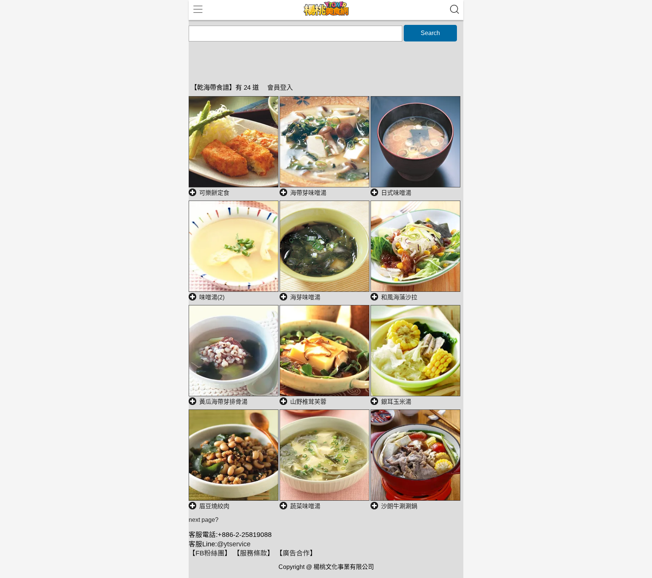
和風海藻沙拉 (399, 297)
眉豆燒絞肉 (214, 506)
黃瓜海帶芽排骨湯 (223, 402)
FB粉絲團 (210, 553)
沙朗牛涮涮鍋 (399, 506)
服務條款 (253, 553)
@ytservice (234, 544)
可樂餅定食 (214, 193)
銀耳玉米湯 (396, 402)
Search (430, 33)
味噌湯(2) (212, 297)
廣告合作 (296, 553)
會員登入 (280, 87)
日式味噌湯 (396, 193)
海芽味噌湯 (305, 297)
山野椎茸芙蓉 (308, 402)
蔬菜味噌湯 (305, 506)
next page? (203, 520)
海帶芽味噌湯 (308, 193)
